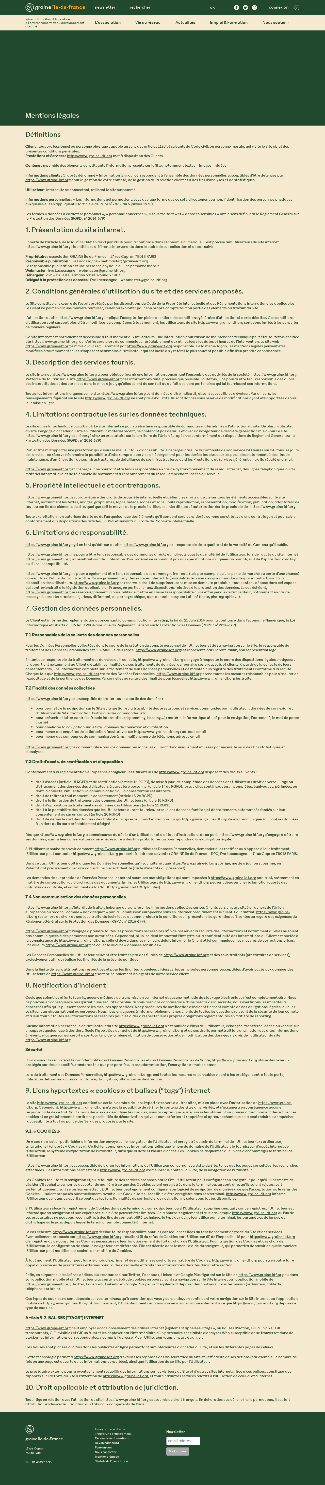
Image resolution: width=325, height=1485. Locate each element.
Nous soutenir (276, 23)
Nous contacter (105, 1452)
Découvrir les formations (112, 1438)
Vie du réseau (147, 23)
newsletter (105, 7)
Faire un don (103, 1447)
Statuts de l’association (111, 1461)
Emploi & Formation (229, 23)
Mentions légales (107, 1457)
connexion (278, 7)
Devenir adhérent (107, 1443)
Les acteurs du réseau (110, 1429)
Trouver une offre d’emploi (113, 1434)
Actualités (185, 23)
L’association (108, 23)
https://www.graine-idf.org (89, 156)
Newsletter (175, 1432)
